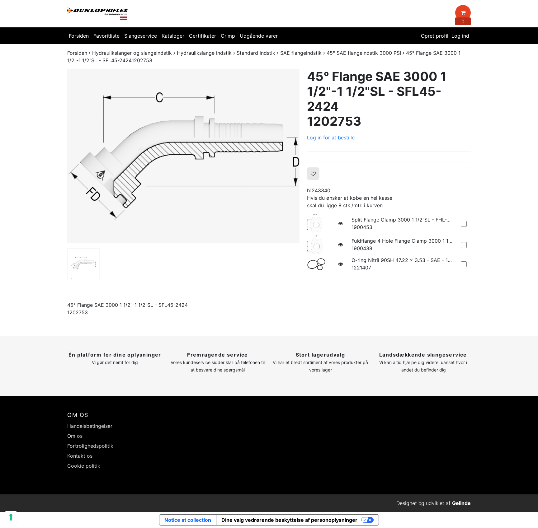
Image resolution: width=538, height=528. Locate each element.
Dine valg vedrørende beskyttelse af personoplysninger (289, 520)
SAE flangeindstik (301, 53)
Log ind (460, 36)
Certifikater (202, 36)
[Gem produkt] (313, 173)
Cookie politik (83, 466)
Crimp (228, 36)
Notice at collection (187, 520)
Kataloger (173, 36)
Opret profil (434, 36)
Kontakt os (79, 456)
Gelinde (461, 503)
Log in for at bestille (331, 137)
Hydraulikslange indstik (204, 53)
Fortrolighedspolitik (90, 446)
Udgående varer (259, 36)
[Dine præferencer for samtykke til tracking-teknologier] (11, 517)
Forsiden (79, 36)
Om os (75, 436)
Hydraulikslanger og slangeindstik (132, 53)
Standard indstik (256, 53)
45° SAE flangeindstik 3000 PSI (364, 53)
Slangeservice (140, 36)
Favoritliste (106, 36)
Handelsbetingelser (89, 426)
